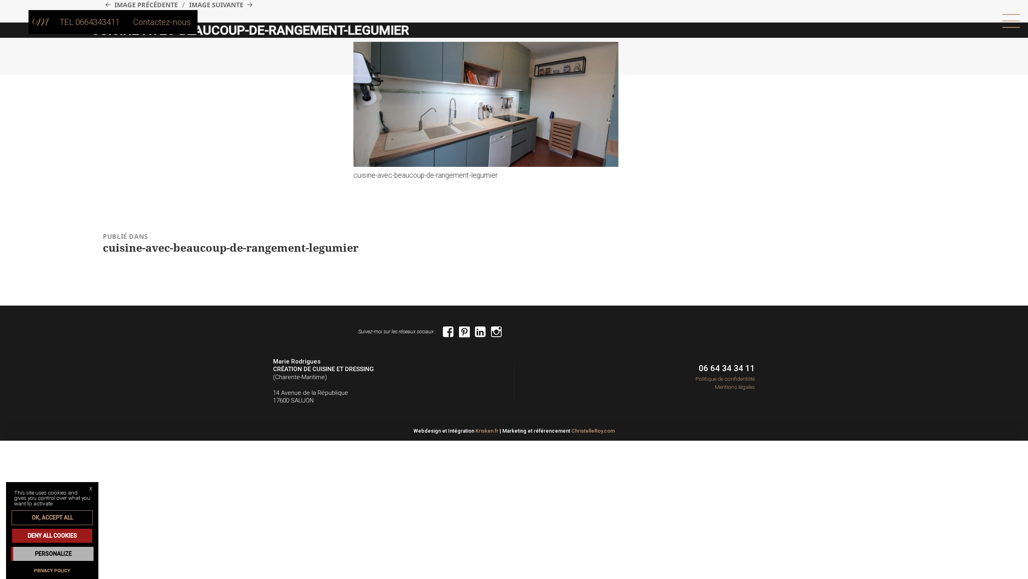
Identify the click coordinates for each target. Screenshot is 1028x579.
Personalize (53, 553)
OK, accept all (52, 517)
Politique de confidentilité (725, 379)
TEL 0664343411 (89, 22)
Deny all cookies (52, 535)
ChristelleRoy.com (593, 431)
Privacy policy (52, 570)
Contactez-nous (162, 22)
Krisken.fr (486, 431)
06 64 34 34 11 (727, 368)
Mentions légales (735, 387)
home (41, 22)
